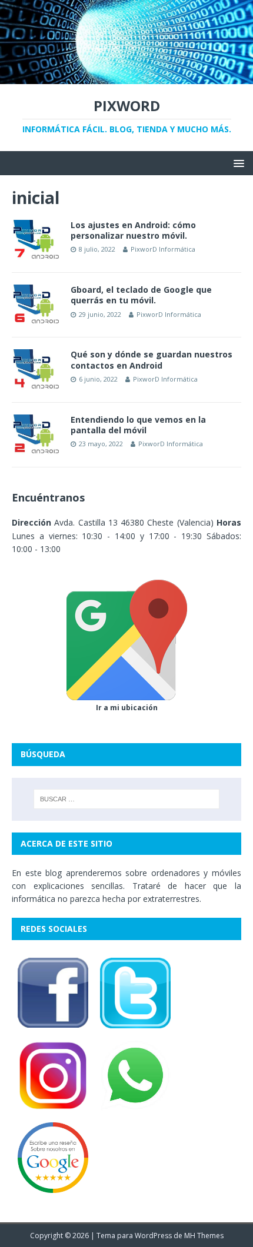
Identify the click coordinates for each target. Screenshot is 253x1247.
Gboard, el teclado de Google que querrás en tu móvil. (141, 295)
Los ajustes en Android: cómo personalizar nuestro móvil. (133, 230)
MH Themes (204, 1236)
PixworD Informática (163, 249)
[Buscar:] (127, 799)
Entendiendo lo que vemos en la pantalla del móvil (138, 425)
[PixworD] (126, 77)
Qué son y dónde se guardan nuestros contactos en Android (151, 359)
